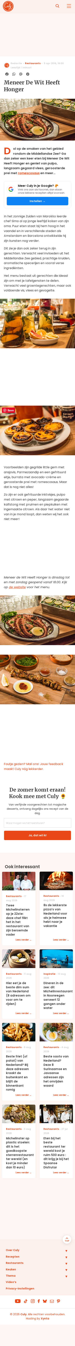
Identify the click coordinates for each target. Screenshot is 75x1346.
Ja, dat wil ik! (37, 835)
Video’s (11, 1282)
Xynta (45, 1318)
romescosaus (29, 173)
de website (17, 587)
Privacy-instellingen (20, 1288)
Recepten (12, 1257)
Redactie (16, 63)
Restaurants (33, 63)
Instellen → (37, 201)
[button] (63, 1251)
